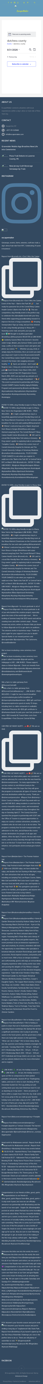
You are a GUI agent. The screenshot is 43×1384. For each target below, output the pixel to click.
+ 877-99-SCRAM (12, 130)
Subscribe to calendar (20, 64)
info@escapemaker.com (15, 134)
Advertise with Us (34, 1381)
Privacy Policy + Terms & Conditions (14, 1381)
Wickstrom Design (21, 1376)
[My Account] (24, 2)
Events (9, 44)
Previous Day (13, 57)
